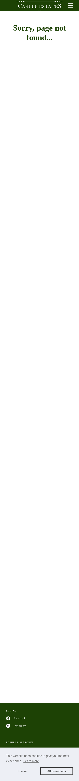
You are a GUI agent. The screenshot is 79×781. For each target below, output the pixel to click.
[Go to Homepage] (39, 5)
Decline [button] (22, 771)
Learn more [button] (31, 761)
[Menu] (70, 5)
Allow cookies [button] (56, 771)
